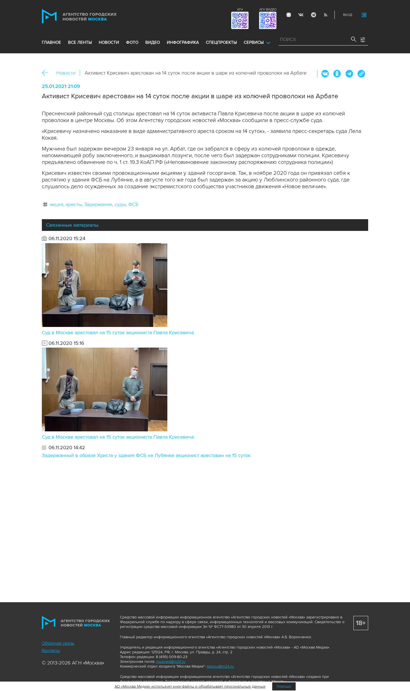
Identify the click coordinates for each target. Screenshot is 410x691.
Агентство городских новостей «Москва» (90, 16)
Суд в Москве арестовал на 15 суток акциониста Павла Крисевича (118, 332)
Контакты (51, 650)
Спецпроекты (221, 42)
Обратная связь (58, 643)
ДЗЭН (288, 15)
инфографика (183, 42)
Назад (47, 73)
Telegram (313, 15)
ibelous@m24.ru (220, 666)
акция (56, 204)
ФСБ (133, 204)
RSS (325, 15)
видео (152, 42)
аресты (74, 204)
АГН (240, 9)
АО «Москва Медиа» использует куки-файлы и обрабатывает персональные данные (190, 686)
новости (109, 42)
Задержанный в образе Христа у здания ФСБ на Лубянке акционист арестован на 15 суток (146, 455)
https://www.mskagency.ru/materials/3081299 (361, 74)
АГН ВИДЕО (267, 9)
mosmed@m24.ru (170, 661)
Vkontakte (301, 15)
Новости (66, 73)
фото (132, 42)
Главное (51, 42)
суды (120, 204)
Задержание (98, 204)
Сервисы (254, 42)
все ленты (80, 42)
